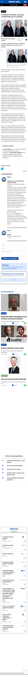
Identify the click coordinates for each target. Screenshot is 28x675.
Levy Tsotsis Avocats (6, 602)
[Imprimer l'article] (26, 323)
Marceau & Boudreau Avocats (8, 547)
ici (16, 81)
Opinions (3, 11)
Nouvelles (4, 313)
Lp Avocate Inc (5, 556)
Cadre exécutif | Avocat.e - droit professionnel (9, 580)
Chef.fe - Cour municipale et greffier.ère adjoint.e (8, 606)
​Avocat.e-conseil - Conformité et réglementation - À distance (7, 617)
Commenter (16, 323)
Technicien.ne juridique (8, 545)
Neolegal (4, 576)
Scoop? (25, 4)
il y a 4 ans (9, 179)
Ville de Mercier (5, 610)
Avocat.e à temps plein (8, 553)
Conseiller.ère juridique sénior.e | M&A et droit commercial (8, 627)
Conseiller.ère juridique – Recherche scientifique (8, 563)
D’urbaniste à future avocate (13, 469)
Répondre (9, 224)
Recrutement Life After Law (7, 541)
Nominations (4, 375)
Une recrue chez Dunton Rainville (14, 465)
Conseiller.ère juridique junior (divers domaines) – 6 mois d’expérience (9, 572)
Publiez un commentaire (10, 258)
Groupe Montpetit (5, 566)
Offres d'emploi (14, 5)
